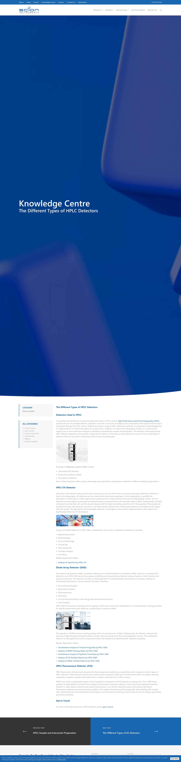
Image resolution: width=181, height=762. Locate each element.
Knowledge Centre (48, 2)
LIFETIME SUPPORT (138, 10)
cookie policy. (62, 760)
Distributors (82, 2)
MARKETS (108, 10)
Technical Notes (30, 436)
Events (36, 2)
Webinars (28, 439)
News (29, 2)
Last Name (130, 754)
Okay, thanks (174, 758)
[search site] (161, 10)
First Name (94, 754)
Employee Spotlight (31, 441)
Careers (61, 2)
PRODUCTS (97, 10)
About (21, 2)
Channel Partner (157, 2)
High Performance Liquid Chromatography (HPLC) (138, 421)
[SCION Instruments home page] (29, 13)
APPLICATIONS (121, 10)
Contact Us (71, 2)
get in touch (108, 706)
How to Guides (28, 411)
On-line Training (30, 428)
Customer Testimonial (32, 433)
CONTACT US (152, 10)
